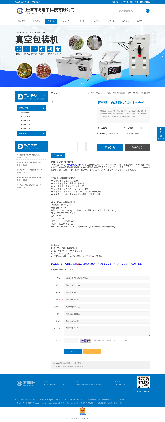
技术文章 (81, 21)
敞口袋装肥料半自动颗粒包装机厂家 (29, 170)
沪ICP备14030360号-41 (77, 400)
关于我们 (36, 21)
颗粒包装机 (23, 108)
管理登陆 (123, 400)
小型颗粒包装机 (25, 113)
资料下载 (96, 21)
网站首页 (21, 21)
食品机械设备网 (111, 400)
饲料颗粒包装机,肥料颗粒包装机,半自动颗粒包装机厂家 (30, 155)
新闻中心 (66, 21)
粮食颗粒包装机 (25, 120)
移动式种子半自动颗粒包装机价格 (29, 162)
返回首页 (115, 2)
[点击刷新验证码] (85, 341)
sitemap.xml (92, 400)
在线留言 (122, 2)
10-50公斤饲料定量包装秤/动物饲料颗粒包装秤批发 (30, 185)
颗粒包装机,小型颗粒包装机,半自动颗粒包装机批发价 (30, 177)
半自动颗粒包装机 (26, 117)
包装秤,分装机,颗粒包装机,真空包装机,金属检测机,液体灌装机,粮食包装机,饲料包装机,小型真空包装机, (88, 403)
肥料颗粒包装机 (25, 128)
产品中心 (51, 21)
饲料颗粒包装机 (25, 124)
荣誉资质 (111, 21)
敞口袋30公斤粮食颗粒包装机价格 (71, 367)
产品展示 (99, 93)
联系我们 (130, 2)
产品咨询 (110, 147)
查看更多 (22, 133)
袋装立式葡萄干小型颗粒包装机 (70, 363)
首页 (92, 93)
